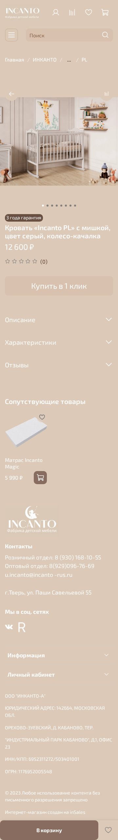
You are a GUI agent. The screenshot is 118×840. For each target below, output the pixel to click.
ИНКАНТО (45, 59)
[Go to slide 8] (75, 206)
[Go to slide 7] (70, 206)
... (69, 60)
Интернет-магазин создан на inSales (45, 812)
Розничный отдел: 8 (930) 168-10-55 (53, 557)
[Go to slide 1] (43, 206)
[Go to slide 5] (61, 206)
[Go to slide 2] (48, 206)
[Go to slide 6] (66, 206)
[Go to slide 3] (52, 206)
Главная (14, 59)
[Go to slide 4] (57, 206)
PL (84, 59)
